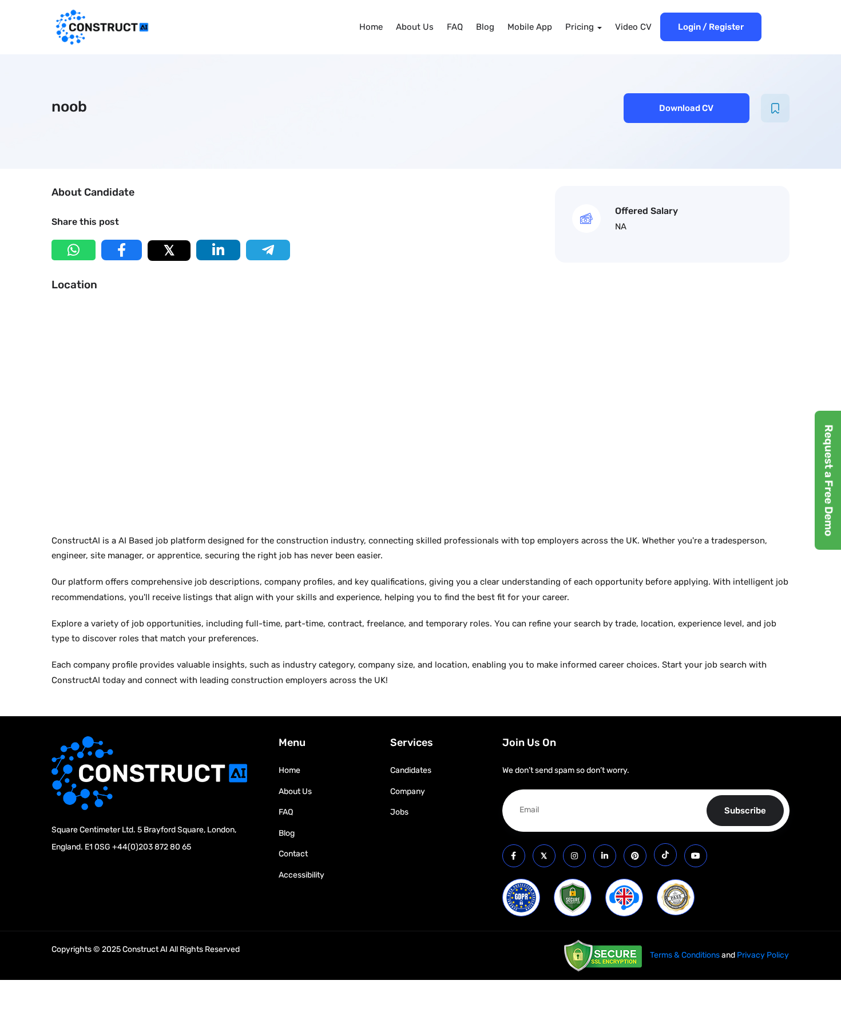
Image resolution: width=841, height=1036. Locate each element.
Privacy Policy (763, 955)
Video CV (633, 27)
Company (407, 791)
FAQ (455, 27)
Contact (293, 854)
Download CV (686, 108)
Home (371, 27)
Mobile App (529, 27)
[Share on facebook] (121, 250)
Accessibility (301, 875)
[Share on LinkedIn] (218, 250)
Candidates (410, 770)
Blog (485, 27)
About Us (415, 27)
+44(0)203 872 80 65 (151, 847)
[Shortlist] (775, 108)
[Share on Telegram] (268, 250)
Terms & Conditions (685, 955)
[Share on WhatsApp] (73, 250)
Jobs (399, 812)
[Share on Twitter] (169, 250)
